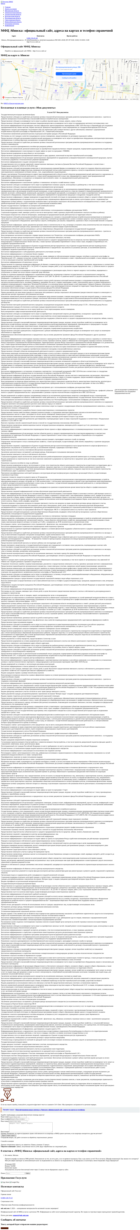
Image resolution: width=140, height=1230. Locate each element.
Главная (7, 7)
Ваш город (4, 1121)
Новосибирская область (13, 22)
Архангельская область (13, 14)
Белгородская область (12, 16)
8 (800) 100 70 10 (7, 1198)
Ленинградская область (13, 12)
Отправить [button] (4, 1228)
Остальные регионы (12, 24)
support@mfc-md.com (20, 1215)
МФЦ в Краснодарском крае (14, 103)
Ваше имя (4, 1117)
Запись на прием (11, 9)
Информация (9, 25)
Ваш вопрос (5, 1131)
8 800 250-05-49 (32, 38)
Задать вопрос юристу (9, 1135)
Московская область (12, 11)
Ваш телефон (5, 1119)
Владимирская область (13, 18)
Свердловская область (12, 20)
